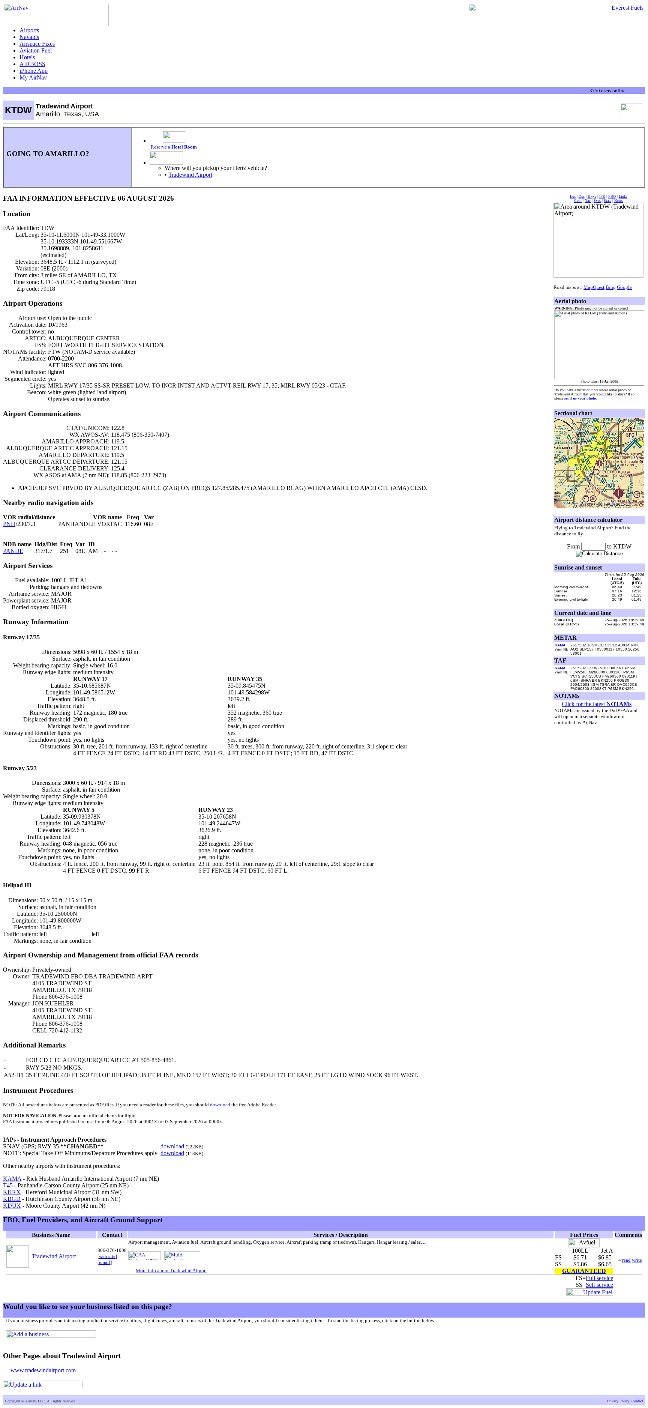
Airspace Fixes (37, 44)
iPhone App (34, 71)
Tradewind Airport (190, 174)
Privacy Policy (618, 1401)
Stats (607, 200)
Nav (588, 200)
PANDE (13, 551)
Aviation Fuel (36, 50)
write (637, 1260)
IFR (602, 196)
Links (623, 196)
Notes (618, 200)
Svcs (597, 200)
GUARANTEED (584, 1271)
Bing (611, 287)
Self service (599, 1285)
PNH (9, 524)
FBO (612, 196)
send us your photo (580, 398)
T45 (8, 1185)
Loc (573, 196)
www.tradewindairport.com (43, 1370)
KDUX (12, 1205)
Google (624, 287)
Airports (29, 30)
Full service (599, 1278)
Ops (582, 196)
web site (107, 1256)
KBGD (12, 1199)
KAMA (12, 1178)
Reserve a (174, 147)
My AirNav (33, 77)
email (104, 1262)
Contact (637, 1401)
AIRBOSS (32, 64)
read (626, 1260)
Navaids (29, 37)
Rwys (592, 196)
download (220, 1104)
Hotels (27, 57)
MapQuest (594, 287)
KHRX (12, 1192)
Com (578, 200)
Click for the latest (597, 704)
